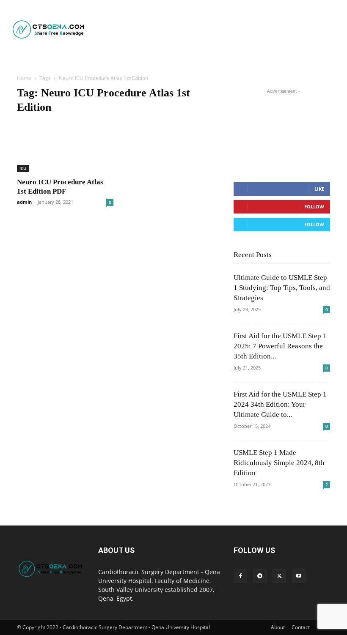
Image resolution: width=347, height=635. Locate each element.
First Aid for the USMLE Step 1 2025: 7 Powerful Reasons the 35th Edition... (280, 346)
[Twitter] (279, 576)
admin (24, 202)
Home (24, 78)
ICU (22, 168)
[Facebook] (240, 576)
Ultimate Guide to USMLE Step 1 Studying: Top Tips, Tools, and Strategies (282, 288)
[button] (190, 58)
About (278, 627)
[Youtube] (299, 576)
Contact (301, 627)
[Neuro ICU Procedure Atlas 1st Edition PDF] (65, 147)
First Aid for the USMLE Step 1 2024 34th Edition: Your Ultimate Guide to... (280, 404)
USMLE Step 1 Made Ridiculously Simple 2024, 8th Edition (279, 463)
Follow (314, 206)
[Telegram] (260, 576)
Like (319, 189)
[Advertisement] (217, 29)
